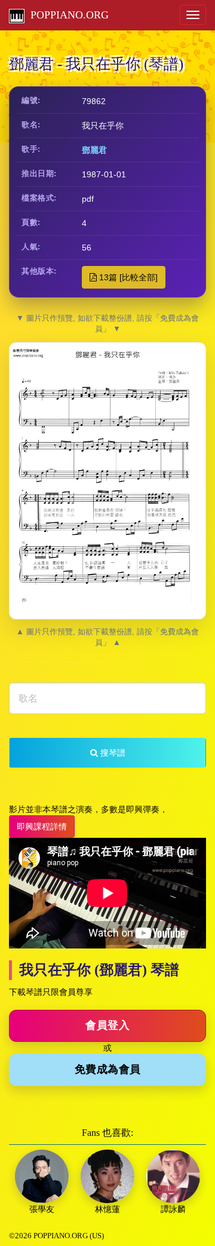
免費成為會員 (108, 1069)
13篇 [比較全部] (127, 277)
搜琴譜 (111, 752)
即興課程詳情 (42, 826)
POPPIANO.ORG (66, 15)
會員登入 (107, 1025)
